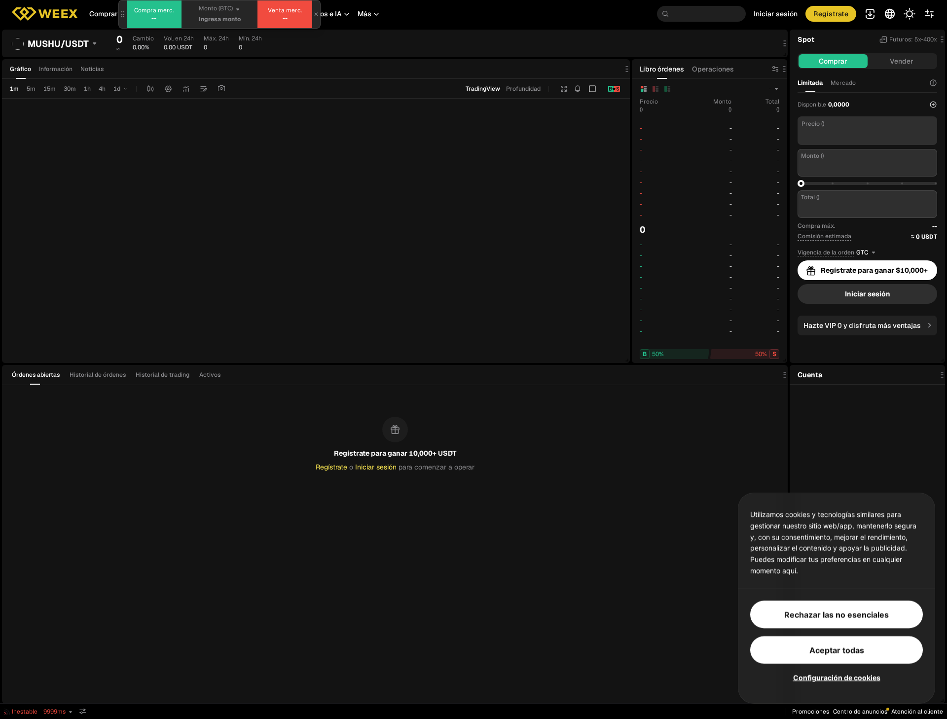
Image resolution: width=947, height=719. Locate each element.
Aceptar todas (836, 649)
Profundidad (523, 89)
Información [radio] (56, 69)
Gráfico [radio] (20, 69)
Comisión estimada (824, 236)
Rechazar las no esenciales (836, 614)
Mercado (843, 83)
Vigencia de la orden (826, 252)
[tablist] (119, 375)
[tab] (39, 375)
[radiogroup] (57, 69)
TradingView (483, 89)
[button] (324, 13)
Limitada (810, 83)
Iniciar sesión (776, 13)
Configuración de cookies (836, 677)
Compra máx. (817, 226)
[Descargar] (221, 89)
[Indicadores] (186, 89)
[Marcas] (204, 89)
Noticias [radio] (92, 69)
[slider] (801, 183)
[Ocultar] (82, 711)
